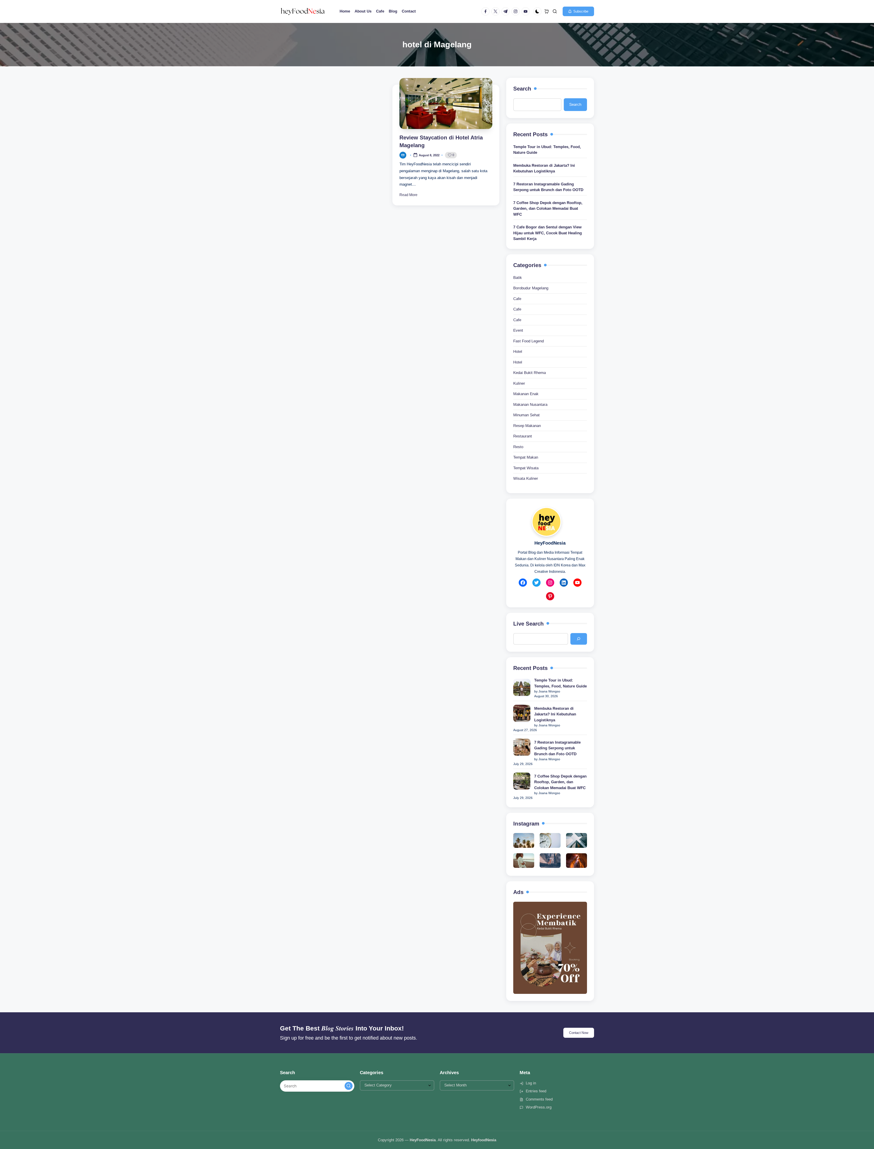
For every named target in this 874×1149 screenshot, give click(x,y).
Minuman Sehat (526, 415)
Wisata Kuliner (525, 478)
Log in (531, 1083)
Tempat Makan (525, 457)
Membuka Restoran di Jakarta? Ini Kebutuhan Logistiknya (544, 168)
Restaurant (522, 436)
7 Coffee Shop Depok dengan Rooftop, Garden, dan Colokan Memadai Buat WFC (547, 209)
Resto (518, 447)
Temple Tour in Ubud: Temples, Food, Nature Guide (547, 150)
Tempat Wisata (526, 468)
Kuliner (519, 383)
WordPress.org (538, 1107)
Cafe (517, 299)
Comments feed (539, 1099)
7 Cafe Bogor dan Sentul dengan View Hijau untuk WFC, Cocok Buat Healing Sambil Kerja (547, 233)
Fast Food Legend (528, 341)
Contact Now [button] (578, 1033)
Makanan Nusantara (530, 404)
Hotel (517, 351)
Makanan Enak (526, 394)
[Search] (578, 639)
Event (518, 330)
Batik (517, 277)
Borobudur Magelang (530, 288)
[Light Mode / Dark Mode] (537, 11)
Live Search (528, 624)
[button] (578, 11)
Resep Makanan (527, 426)
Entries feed (536, 1091)
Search (522, 89)
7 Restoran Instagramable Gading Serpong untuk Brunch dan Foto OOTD (548, 187)
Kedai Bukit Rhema (529, 373)
